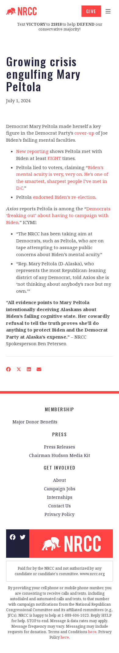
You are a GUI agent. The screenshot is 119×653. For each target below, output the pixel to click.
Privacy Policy (59, 514)
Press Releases (59, 447)
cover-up (84, 133)
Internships (59, 497)
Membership (59, 409)
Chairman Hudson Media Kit (59, 455)
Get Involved (60, 467)
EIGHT (54, 158)
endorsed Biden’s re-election (64, 197)
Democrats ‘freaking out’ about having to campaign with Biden (58, 215)
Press (59, 434)
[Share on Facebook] (8, 369)
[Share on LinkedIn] (29, 369)
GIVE (91, 11)
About (59, 480)
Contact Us (59, 506)
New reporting (32, 151)
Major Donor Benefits (35, 422)
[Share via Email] (39, 369)
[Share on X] (18, 369)
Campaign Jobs (59, 489)
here (92, 631)
